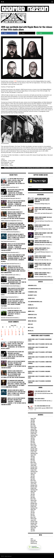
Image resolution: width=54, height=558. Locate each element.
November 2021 (34, 505)
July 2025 (33, 438)
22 (19, 333)
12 (8, 331)
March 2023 (33, 480)
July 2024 (33, 456)
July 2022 (33, 493)
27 (12, 334)
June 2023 (33, 476)
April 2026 (33, 424)
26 (8, 334)
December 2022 (34, 485)
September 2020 (34, 526)
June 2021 (33, 512)
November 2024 (34, 450)
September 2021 (34, 508)
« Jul (2, 339)
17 (1, 333)
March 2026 (33, 426)
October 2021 (33, 506)
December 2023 (34, 467)
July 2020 (33, 529)
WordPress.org (34, 543)
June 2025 (33, 440)
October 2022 (33, 488)
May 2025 (33, 441)
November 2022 (34, 487)
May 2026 (33, 423)
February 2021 (33, 518)
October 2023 (33, 470)
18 (5, 333)
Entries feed (33, 540)
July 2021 (32, 511)
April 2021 (33, 515)
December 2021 (34, 503)
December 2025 (34, 430)
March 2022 (33, 499)
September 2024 (34, 453)
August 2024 (33, 455)
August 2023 (33, 473)
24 (1, 334)
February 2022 (33, 500)
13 (12, 331)
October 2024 (33, 452)
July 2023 (33, 474)
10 (1, 331)
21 (15, 333)
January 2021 (33, 520)
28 (15, 334)
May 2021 (33, 514)
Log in (32, 538)
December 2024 (34, 449)
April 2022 (33, 497)
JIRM (15, 81)
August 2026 (33, 418)
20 (12, 333)
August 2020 (33, 528)
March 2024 (33, 462)
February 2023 (33, 482)
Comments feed (34, 542)
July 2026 (33, 420)
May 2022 (33, 496)
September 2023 (34, 471)
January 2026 (33, 429)
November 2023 (34, 468)
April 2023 (33, 479)
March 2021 (33, 517)
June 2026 (33, 421)
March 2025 (33, 444)
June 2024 (33, 458)
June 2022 (33, 494)
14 (15, 331)
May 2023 (33, 477)
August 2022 (33, 491)
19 (8, 333)
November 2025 (34, 432)
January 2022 (33, 502)
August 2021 (33, 509)
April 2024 (33, 461)
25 (5, 334)
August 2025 (33, 436)
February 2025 (33, 446)
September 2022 (34, 490)
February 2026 (33, 427)
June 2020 (33, 531)
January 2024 (33, 465)
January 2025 (33, 447)
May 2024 (33, 459)
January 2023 (33, 484)
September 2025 (34, 435)
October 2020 (33, 525)
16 (22, 331)
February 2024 (34, 464)
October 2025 (33, 433)
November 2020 (34, 523)
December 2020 (34, 521)
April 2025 (33, 443)
